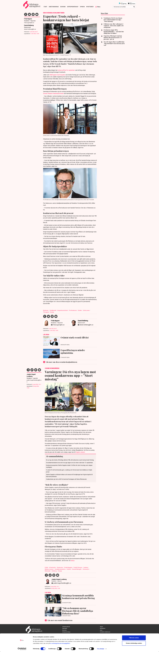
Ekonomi (63, 6)
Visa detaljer (100, 648)
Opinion (82, 6)
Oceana (69, 569)
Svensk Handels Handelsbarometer (53, 93)
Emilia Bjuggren (68, 567)
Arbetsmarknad (54, 6)
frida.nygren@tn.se (29, 22)
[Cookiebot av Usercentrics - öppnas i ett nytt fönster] (22, 649)
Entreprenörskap (72, 6)
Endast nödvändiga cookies (134, 643)
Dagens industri (80, 452)
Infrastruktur (52, 567)
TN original (46, 312)
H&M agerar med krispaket (57, 75)
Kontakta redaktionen (105, 632)
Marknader (48, 571)
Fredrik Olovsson (78, 567)
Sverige (52, 312)
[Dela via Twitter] (29, 14)
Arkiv (101, 630)
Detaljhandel (53, 310)
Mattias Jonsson (49, 569)
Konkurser (46, 310)
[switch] (59, 648)
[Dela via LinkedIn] (33, 14)
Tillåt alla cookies (134, 637)
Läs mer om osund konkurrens (60, 620)
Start (45, 6)
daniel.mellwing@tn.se (30, 29)
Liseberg (85, 567)
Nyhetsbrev (90, 6)
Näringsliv (64, 628)
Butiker (80, 310)
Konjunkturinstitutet (62, 310)
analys (73, 560)
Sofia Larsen (86, 310)
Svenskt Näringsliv (77, 569)
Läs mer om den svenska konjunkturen (61, 362)
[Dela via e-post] (36, 14)
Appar (101, 626)
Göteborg (54, 571)
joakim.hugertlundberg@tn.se (34, 381)
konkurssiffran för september (66, 70)
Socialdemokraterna (60, 569)
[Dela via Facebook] (25, 14)
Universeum (86, 569)
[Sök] (134, 6)
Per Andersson (73, 310)
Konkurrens (60, 567)
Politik (46, 567)
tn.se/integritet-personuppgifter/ (60, 643)
